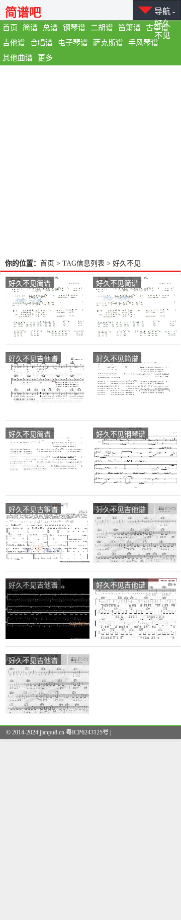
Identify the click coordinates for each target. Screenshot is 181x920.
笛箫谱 (129, 28)
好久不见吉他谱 (33, 358)
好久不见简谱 (30, 283)
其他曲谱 (18, 58)
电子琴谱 (73, 43)
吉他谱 (14, 43)
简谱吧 (23, 12)
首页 (10, 28)
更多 (45, 58)
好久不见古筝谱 (33, 509)
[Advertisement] (90, 161)
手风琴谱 (143, 43)
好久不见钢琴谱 (120, 434)
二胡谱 (101, 28)
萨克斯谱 (108, 43)
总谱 (50, 28)
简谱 (30, 28)
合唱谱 (41, 43)
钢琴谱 (74, 28)
